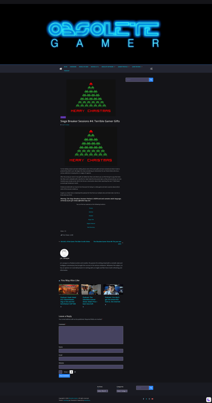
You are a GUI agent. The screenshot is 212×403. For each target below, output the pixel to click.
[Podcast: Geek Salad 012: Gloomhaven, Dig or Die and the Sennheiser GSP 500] (69, 285)
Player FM (91, 219)
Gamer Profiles (123, 67)
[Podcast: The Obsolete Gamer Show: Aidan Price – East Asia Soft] (91, 285)
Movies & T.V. (95, 67)
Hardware (73, 67)
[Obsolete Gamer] (61, 69)
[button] (114, 67)
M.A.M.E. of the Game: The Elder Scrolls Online (75, 241)
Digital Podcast (91, 223)
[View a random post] (151, 69)
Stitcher (91, 212)
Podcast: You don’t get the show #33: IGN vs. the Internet (112, 299)
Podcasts (63, 117)
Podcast (66, 70)
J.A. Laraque (66, 124)
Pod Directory (91, 227)
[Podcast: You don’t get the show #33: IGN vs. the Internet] (113, 285)
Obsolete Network (107, 67)
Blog (65, 67)
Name (61, 347)
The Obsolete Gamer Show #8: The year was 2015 (107, 243)
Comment (62, 324)
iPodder (91, 216)
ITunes (91, 208)
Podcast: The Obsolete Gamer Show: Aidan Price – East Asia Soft (90, 300)
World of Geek (83, 67)
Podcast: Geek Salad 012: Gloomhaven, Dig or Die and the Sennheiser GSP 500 (68, 300)
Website (61, 363)
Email (60, 355)
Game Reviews (136, 67)
